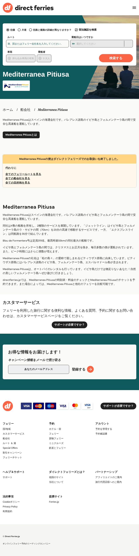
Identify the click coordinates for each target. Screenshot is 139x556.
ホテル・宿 (55, 429)
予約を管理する (103, 429)
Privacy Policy (10, 506)
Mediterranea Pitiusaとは (21, 134)
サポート (7, 477)
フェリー (54, 433)
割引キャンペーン (12, 452)
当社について (56, 482)
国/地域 (7, 429)
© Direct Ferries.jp (11, 536)
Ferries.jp (54, 501)
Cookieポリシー (11, 501)
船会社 (25, 110)
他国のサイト (56, 477)
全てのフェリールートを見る (23, 174)
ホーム (8, 110)
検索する (116, 58)
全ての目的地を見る (17, 182)
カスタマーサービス (13, 433)
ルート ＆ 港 (9, 443)
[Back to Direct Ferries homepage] (28, 8)
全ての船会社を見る (17, 178)
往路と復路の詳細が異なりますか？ (52, 29)
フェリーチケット (12, 457)
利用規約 (7, 511)
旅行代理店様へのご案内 (108, 482)
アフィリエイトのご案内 (108, 477)
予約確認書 (101, 433)
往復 (12, 29)
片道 (24, 29)
